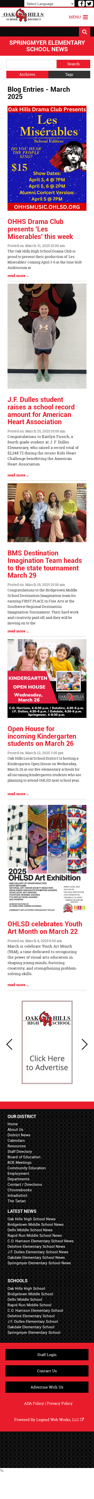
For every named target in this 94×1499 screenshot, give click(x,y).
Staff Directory (20, 1151)
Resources (17, 1146)
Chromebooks (20, 1190)
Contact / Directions (25, 1184)
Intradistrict (17, 1195)
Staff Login (47, 1354)
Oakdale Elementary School (31, 1327)
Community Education (27, 1168)
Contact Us (47, 1371)
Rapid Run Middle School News (35, 1235)
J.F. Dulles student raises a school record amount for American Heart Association (41, 411)
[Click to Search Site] (84, 31)
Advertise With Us (47, 1387)
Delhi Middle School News (30, 1230)
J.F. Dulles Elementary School (33, 1321)
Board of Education (24, 1157)
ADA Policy (34, 1403)
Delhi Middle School (25, 1299)
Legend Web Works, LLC (58, 1419)
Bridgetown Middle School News (36, 1224)
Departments (19, 1179)
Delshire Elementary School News (36, 1246)
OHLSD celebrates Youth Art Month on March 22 (45, 928)
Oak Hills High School (26, 1288)
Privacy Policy (60, 1403)
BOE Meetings (20, 1162)
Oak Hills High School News (32, 1219)
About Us (15, 1129)
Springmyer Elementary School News (39, 1263)
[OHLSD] (22, 14)
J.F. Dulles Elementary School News (38, 1252)
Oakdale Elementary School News (36, 1257)
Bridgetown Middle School (30, 1294)
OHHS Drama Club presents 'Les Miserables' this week (40, 229)
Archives (27, 74)
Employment (18, 1173)
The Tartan (17, 1201)
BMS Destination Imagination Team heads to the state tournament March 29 (45, 564)
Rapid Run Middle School (29, 1305)
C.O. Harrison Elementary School (35, 1310)
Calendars (16, 1140)
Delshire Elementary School (31, 1316)
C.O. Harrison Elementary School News (41, 1241)
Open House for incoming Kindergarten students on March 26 (42, 736)
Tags (69, 74)
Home (13, 1124)
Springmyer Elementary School (34, 1332)
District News (19, 1135)
